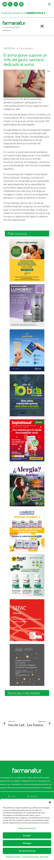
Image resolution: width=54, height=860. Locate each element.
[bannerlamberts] (27, 260)
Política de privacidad (30, 857)
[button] (49, 802)
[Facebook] (4, 4)
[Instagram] (16, 4)
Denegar (27, 843)
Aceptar (27, 835)
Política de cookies (13, 857)
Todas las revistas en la (23, 12)
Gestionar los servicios (27, 828)
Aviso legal (44, 857)
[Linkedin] (21, 4)
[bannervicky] (27, 665)
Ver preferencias (27, 851)
